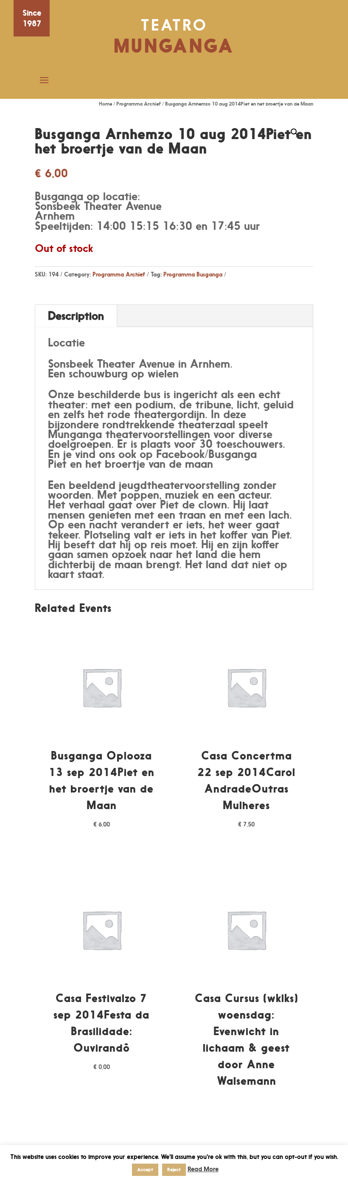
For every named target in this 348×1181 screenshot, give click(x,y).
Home (105, 104)
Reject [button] (174, 1170)
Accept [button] (145, 1170)
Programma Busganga (192, 274)
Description (76, 315)
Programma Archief (138, 104)
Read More (203, 1169)
